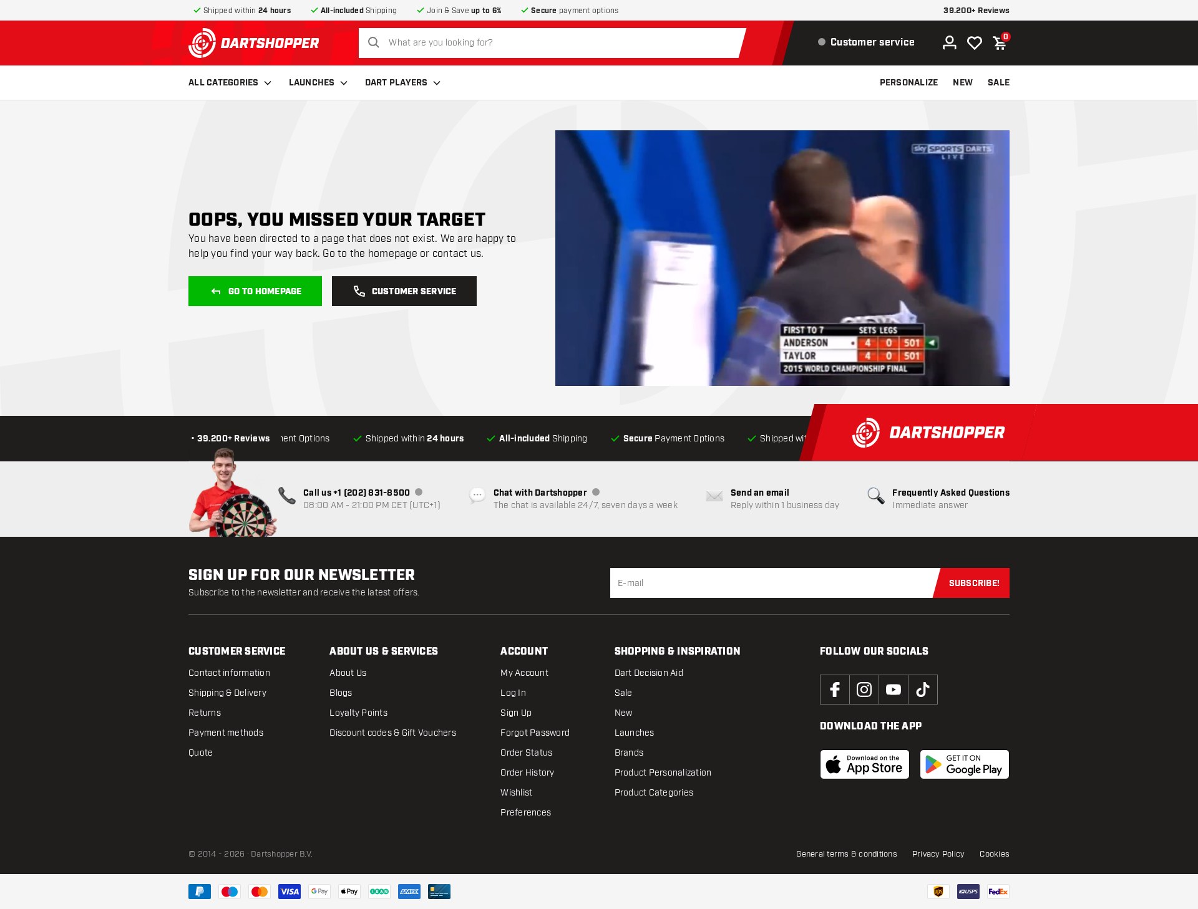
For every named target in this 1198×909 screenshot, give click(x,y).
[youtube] (893, 690)
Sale (624, 693)
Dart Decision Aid (649, 673)
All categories (223, 83)
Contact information (229, 673)
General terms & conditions (846, 854)
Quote (200, 753)
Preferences (525, 812)
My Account (524, 673)
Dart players (396, 83)
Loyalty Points (358, 713)
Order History (527, 772)
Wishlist (516, 792)
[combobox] (556, 43)
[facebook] (835, 690)
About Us (347, 673)
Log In (513, 693)
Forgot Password (535, 733)
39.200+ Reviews (976, 11)
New (624, 713)
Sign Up (516, 713)
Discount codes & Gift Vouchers (392, 733)
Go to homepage (265, 291)
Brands (629, 753)
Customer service (414, 291)
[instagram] (864, 690)
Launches (312, 83)
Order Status (526, 753)
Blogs (340, 693)
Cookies (995, 854)
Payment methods (225, 733)
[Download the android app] (965, 764)
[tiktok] (923, 690)
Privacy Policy (938, 854)
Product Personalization (663, 772)
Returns (204, 713)
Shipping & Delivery (227, 693)
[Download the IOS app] (865, 764)
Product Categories (654, 792)
